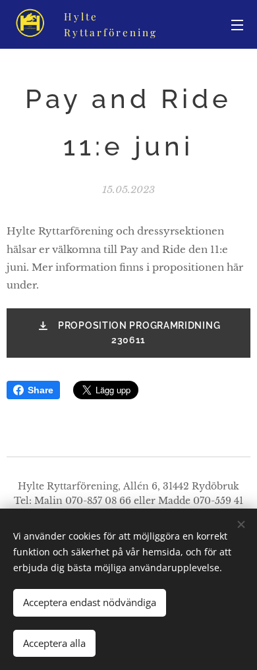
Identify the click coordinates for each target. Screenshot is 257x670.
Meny (237, 24)
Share (40, 390)
